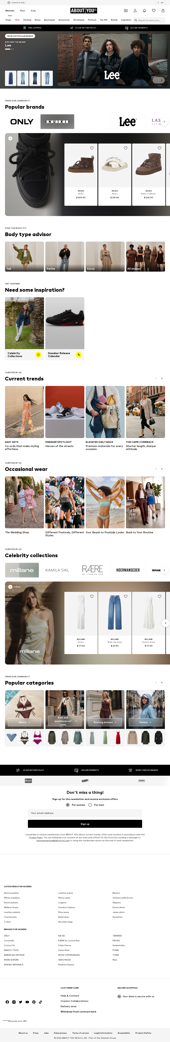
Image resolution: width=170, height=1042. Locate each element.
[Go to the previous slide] (156, 80)
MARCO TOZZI (11, 950)
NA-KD (61, 936)
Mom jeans (63, 912)
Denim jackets (11, 902)
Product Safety (143, 1033)
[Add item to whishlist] (92, 148)
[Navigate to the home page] (22, 989)
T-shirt (7, 922)
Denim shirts (119, 907)
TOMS (116, 955)
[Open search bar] (135, 20)
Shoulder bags (65, 922)
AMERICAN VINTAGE (14, 955)
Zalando (105, 1038)
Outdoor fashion (66, 907)
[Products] (24, 737)
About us (23, 1033)
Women (9, 10)
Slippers (117, 902)
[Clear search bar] (162, 20)
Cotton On (9, 945)
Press (36, 1033)
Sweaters (118, 917)
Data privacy (60, 1033)
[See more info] (31, 139)
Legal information (103, 1033)
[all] (86, 121)
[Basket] (163, 11)
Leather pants (65, 893)
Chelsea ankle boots (123, 898)
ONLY (6, 936)
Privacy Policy (36, 837)
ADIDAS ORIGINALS (13, 965)
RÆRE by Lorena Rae (69, 940)
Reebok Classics (66, 965)
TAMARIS (117, 936)
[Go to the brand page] (29, 60)
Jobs (46, 1033)
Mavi (115, 960)
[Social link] (7, 1002)
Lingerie (62, 902)
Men (22, 10)
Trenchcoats (10, 917)
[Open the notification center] (144, 10)
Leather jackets (12, 912)
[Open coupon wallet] (126, 11)
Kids (33, 10)
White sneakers (12, 898)
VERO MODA (64, 960)
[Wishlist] (154, 11)
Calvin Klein (64, 950)
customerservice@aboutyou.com (53, 840)
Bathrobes (63, 917)
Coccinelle (9, 940)
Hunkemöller (119, 945)
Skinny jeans (64, 898)
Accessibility (124, 1033)
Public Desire (64, 945)
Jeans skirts (119, 912)
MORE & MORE (11, 960)
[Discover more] (29, 174)
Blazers (116, 893)
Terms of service (80, 1033)
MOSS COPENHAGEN (69, 955)
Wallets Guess (11, 907)
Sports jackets (11, 893)
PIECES (116, 940)
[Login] (135, 11)
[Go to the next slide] (162, 80)
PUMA (116, 950)
